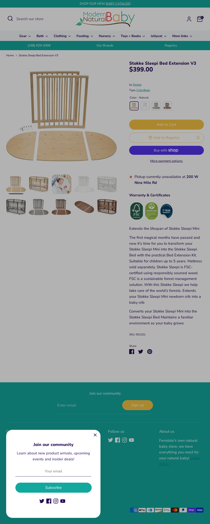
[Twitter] (41, 501)
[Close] (95, 435)
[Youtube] (62, 501)
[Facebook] (48, 501)
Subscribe (53, 487)
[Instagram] (55, 501)
